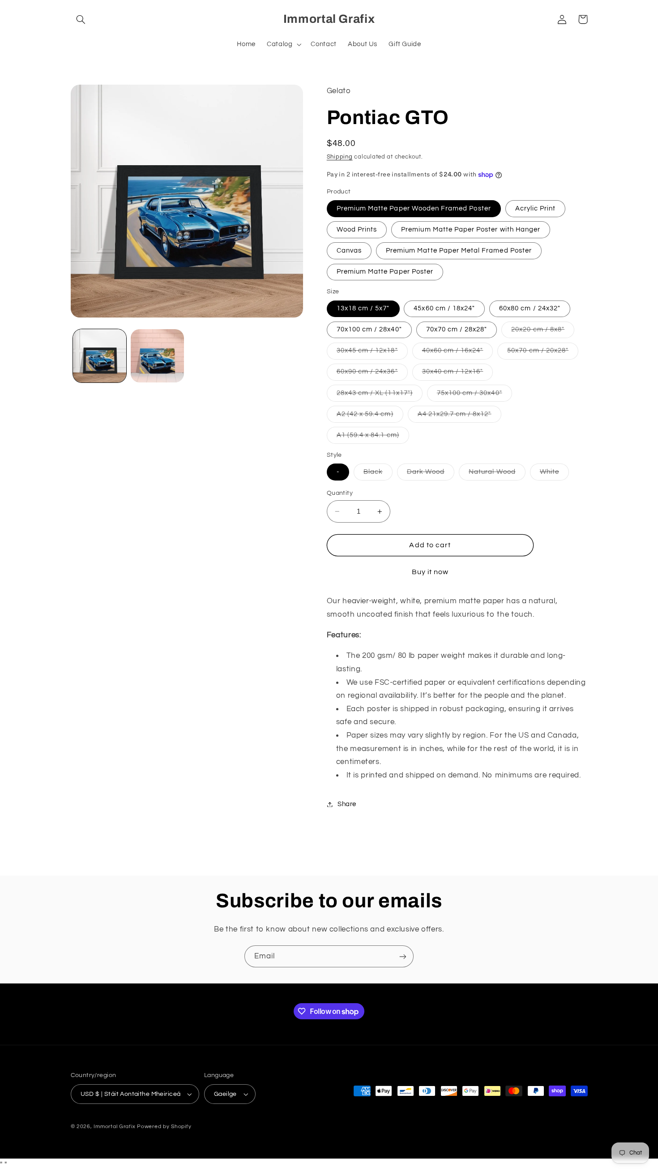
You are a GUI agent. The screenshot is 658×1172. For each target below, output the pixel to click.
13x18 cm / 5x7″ (363, 308)
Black (378, 474)
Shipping (340, 157)
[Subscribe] (403, 956)
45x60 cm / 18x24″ (444, 308)
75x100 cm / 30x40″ (474, 395)
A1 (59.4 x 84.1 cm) (373, 437)
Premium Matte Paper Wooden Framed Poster (414, 208)
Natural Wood (497, 474)
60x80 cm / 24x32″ (529, 308)
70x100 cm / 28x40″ (369, 329)
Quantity (340, 493)
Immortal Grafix (114, 1126)
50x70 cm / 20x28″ (542, 353)
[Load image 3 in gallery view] (157, 355)
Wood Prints (357, 229)
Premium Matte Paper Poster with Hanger (470, 229)
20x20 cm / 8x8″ (542, 332)
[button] (81, 19)
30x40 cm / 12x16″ (457, 374)
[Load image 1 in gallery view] (99, 355)
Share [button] (347, 804)
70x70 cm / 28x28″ (456, 329)
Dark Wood (430, 474)
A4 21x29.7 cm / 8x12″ (459, 416)
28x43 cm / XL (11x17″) (380, 395)
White (554, 474)
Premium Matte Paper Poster (385, 271)
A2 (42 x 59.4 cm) (370, 416)
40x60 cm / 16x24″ (457, 353)
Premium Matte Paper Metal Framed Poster (459, 250)
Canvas (349, 250)
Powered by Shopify (164, 1126)
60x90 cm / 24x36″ (372, 374)
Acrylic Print (535, 208)
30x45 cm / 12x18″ (372, 353)
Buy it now (430, 572)
